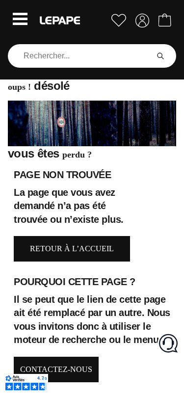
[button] (20, 20)
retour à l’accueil (72, 248)
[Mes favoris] (118, 20)
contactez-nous (56, 369)
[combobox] (80, 56)
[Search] (160, 56)
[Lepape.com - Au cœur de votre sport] (60, 20)
